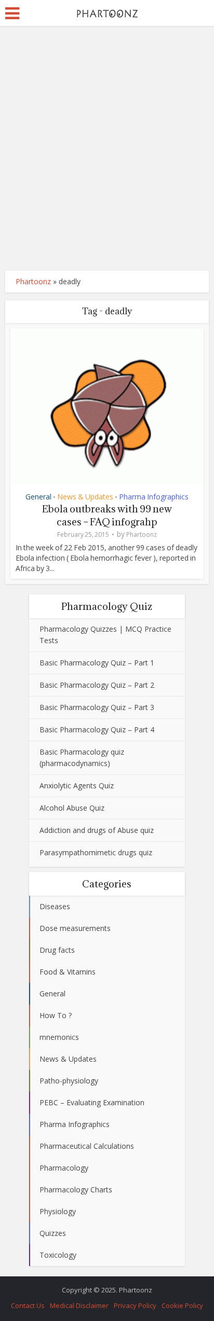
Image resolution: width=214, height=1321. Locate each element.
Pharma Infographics (154, 497)
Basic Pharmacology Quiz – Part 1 (96, 663)
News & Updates (85, 497)
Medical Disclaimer (79, 1305)
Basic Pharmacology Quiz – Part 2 (96, 685)
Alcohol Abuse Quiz (71, 808)
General (38, 497)
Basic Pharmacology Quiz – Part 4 (96, 729)
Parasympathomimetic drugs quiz (95, 852)
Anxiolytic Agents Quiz (76, 785)
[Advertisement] (107, 148)
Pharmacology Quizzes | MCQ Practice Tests (105, 634)
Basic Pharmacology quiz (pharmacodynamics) (81, 757)
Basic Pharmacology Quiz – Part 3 (96, 707)
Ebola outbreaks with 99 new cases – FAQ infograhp (107, 515)
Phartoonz (33, 281)
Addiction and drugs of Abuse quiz (96, 830)
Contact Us (28, 1305)
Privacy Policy (135, 1305)
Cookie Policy (182, 1305)
